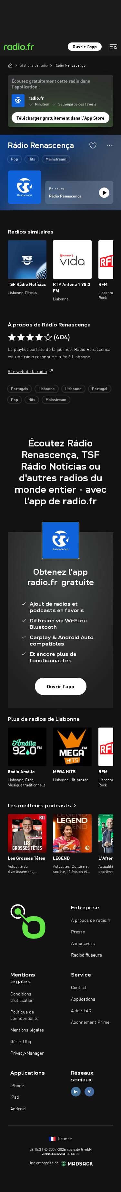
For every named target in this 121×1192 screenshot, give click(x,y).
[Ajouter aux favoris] (93, 145)
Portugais (19, 389)
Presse (78, 932)
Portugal (99, 389)
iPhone (17, 1086)
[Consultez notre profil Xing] (89, 1091)
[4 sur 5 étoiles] (39, 337)
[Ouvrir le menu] (113, 46)
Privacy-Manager (27, 1053)
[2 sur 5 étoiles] (20, 337)
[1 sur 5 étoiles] (11, 337)
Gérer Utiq (20, 1042)
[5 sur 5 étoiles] (48, 337)
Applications (83, 999)
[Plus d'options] (109, 146)
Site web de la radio (27, 372)
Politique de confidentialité (24, 1015)
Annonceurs (83, 943)
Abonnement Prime (90, 1022)
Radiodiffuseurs (86, 955)
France (64, 1139)
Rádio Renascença (65, 196)
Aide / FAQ (81, 1011)
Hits (31, 159)
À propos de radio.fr (91, 920)
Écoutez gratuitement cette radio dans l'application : (51, 84)
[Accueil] (10, 65)
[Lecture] (104, 193)
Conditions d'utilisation (22, 997)
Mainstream (55, 159)
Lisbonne (46, 389)
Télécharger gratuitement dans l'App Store (60, 118)
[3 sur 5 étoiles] (30, 337)
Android (18, 1109)
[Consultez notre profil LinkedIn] (75, 1091)
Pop (14, 159)
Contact (78, 988)
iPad (14, 1097)
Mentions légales (27, 1030)
